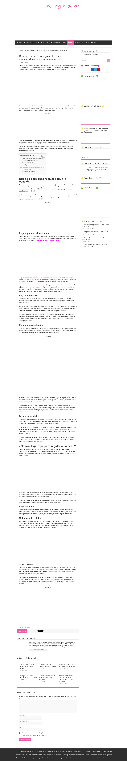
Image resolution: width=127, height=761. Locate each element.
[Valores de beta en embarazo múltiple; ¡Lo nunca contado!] (82, 237)
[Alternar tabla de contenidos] (42, 156)
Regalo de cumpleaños (29, 164)
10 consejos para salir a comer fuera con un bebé (67, 665)
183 (94, 241)
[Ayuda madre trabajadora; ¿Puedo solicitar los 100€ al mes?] (82, 231)
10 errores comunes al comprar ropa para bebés (47, 665)
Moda (64, 42)
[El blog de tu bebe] (63, 7)
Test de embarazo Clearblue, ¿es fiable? (95, 244)
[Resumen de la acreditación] (95, 138)
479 (93, 228)
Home (20, 50)
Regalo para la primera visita (31, 160)
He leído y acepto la (33, 735)
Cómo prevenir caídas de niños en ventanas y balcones (47, 677)
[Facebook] (92, 69)
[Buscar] (108, 60)
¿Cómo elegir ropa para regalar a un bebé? (32, 167)
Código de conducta (65, 751)
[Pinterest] (98, 69)
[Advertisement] (63, 25)
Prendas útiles (27, 169)
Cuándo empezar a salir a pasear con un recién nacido (27, 666)
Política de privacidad (38, 735)
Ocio (24, 50)
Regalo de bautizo (28, 162)
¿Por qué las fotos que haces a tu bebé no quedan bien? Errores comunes (66, 678)
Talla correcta (27, 173)
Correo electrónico (25, 721)
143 (92, 246)
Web (20, 727)
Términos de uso (25, 751)
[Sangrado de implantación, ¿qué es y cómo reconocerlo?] (82, 224)
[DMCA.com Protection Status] (87, 181)
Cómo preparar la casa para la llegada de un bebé (28, 676)
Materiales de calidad (29, 171)
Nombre (22, 715)
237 (93, 235)
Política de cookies (52, 751)
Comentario (22, 699)
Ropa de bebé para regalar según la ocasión (32, 158)
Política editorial (77, 751)
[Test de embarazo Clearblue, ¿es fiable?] (82, 244)
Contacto (87, 751)
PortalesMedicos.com (86, 157)
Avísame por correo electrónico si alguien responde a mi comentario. (40, 733)
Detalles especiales (28, 165)
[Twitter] (95, 69)
